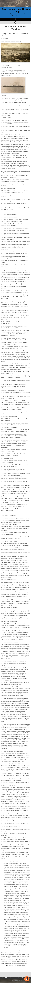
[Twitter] (15, 22)
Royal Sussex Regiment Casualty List (15, 965)
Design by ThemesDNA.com (15, 980)
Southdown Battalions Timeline (15, 27)
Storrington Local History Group (16, 10)
